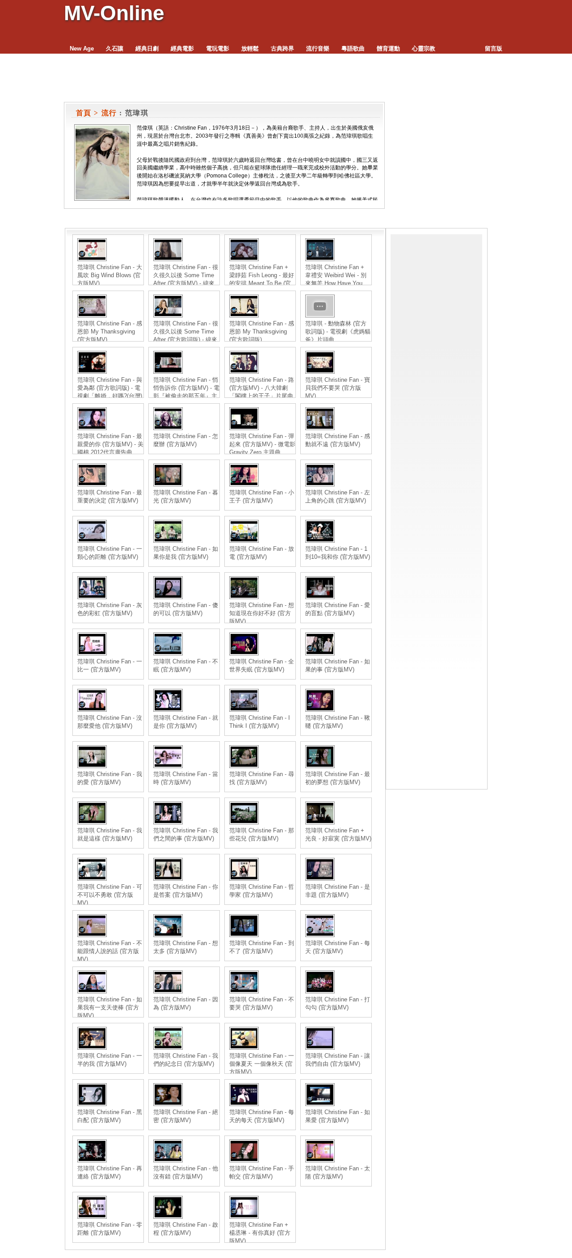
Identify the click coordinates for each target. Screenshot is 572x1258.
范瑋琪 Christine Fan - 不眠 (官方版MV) (185, 665)
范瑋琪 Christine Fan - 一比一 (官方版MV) (109, 665)
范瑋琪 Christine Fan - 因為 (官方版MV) (185, 1003)
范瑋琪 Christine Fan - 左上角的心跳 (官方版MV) (337, 496)
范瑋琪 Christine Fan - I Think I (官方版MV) (259, 721)
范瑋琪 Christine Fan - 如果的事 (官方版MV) (337, 665)
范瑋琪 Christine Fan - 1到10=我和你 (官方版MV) (337, 552)
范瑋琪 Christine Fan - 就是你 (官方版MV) (185, 721)
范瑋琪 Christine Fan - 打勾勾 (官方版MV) (337, 1003)
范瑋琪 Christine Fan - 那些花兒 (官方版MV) (261, 834)
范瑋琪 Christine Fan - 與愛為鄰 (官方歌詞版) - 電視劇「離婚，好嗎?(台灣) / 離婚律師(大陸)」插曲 (109, 391)
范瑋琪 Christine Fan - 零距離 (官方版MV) (109, 1228)
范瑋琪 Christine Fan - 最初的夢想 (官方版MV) (337, 778)
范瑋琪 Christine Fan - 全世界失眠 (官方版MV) (261, 665)
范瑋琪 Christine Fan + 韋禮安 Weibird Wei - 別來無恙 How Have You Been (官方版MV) (335, 279)
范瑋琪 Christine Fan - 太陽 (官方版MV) (337, 1172)
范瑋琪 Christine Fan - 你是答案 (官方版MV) (185, 890)
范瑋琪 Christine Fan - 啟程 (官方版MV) (185, 1228)
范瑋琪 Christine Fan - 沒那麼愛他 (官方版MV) (109, 721)
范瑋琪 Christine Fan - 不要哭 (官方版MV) (261, 1003)
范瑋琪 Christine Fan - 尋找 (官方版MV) (261, 778)
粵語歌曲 (353, 48)
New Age (82, 48)
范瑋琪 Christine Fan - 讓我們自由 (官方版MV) (337, 1059)
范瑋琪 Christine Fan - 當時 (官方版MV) (185, 778)
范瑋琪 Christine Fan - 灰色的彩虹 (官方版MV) (109, 609)
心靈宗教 (423, 48)
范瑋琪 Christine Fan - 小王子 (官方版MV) (261, 496)
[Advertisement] (436, 368)
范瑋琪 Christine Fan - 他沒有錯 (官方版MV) (185, 1172)
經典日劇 (147, 48)
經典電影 (182, 48)
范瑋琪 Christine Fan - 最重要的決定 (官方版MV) (109, 496)
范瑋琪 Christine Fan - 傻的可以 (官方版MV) (185, 609)
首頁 (84, 113)
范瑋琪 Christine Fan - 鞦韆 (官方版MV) (337, 721)
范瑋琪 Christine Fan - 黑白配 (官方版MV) (109, 1116)
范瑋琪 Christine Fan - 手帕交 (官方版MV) (261, 1172)
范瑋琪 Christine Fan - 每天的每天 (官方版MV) (261, 1116)
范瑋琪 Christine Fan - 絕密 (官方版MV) (185, 1116)
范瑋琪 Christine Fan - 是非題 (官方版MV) (337, 890)
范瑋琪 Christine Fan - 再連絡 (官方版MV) (109, 1172)
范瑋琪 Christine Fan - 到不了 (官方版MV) (261, 947)
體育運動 (388, 48)
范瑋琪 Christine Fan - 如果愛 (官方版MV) (337, 1116)
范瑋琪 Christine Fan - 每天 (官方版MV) (337, 947)
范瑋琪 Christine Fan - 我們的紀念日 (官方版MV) (185, 1059)
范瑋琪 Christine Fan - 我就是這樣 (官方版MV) (109, 834)
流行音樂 (317, 48)
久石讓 (114, 48)
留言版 (493, 48)
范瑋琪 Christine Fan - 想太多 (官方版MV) (185, 947)
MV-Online (114, 13)
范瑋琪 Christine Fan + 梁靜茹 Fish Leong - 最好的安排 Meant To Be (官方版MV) (261, 279)
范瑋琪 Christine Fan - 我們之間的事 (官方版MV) (185, 834)
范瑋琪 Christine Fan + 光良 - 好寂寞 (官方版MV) (338, 834)
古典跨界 (282, 48)
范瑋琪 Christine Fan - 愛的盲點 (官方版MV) (337, 609)
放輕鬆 (250, 48)
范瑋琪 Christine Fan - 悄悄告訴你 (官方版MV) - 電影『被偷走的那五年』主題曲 (186, 391)
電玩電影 (217, 48)
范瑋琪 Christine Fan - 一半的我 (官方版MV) (109, 1059)
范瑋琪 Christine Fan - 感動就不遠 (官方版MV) (337, 440)
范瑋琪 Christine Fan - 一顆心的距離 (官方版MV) (109, 552)
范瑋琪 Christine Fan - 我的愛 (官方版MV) (109, 778)
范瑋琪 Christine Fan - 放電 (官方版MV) (261, 552)
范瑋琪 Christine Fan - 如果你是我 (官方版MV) (185, 552)
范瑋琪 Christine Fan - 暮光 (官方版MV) (185, 496)
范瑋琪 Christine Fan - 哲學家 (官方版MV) (261, 890)
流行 (109, 113)
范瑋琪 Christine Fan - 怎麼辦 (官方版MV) (185, 440)
